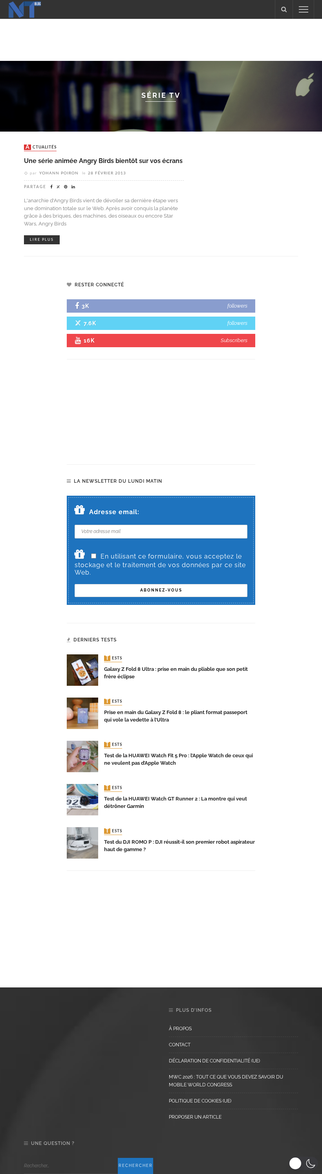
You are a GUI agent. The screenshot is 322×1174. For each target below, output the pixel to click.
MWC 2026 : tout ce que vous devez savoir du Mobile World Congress (226, 1081)
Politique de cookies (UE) (200, 1101)
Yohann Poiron (59, 173)
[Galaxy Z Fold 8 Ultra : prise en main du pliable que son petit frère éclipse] (82, 669)
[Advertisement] (161, 38)
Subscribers (234, 340)
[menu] (303, 9)
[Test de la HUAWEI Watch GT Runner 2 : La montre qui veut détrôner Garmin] (82, 799)
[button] (303, 1163)
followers (237, 306)
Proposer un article (195, 1117)
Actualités (41, 147)
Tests (114, 658)
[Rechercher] (284, 9)
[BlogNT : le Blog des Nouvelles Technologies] (25, 9)
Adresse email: (114, 512)
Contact (179, 1045)
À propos (180, 1028)
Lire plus (42, 240)
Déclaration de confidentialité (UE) (214, 1061)
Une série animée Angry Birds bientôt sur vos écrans (103, 161)
